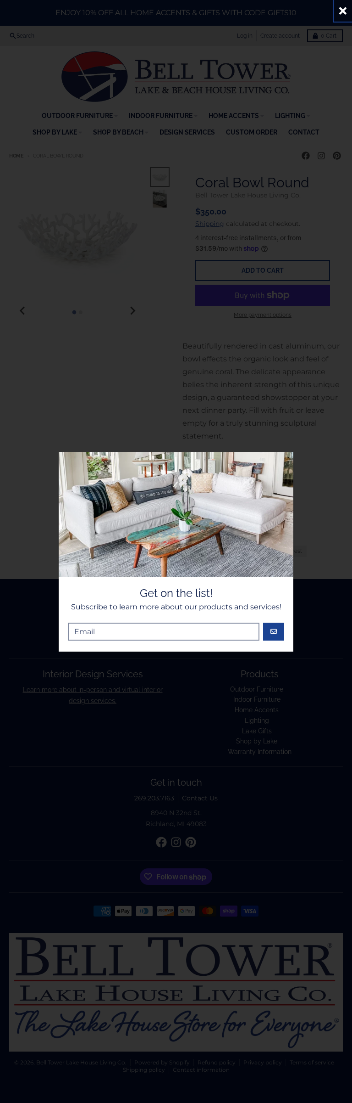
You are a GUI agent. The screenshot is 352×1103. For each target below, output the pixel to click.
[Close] (343, 11)
